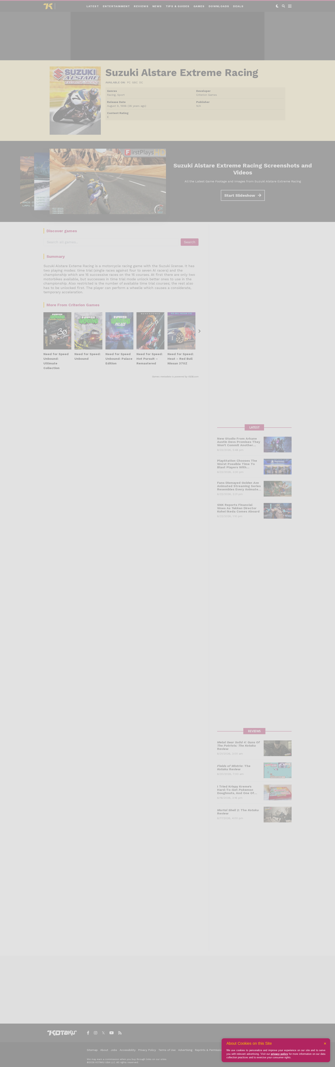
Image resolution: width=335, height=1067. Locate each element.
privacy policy (279, 1053)
